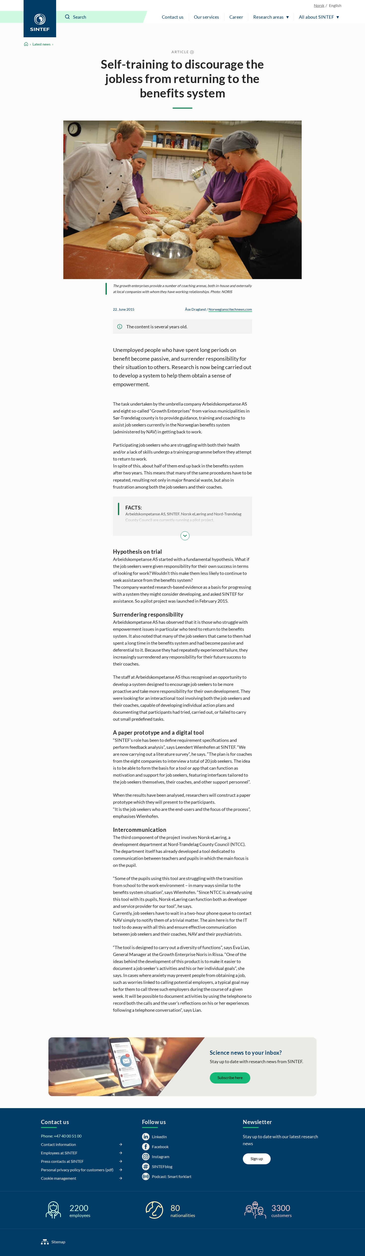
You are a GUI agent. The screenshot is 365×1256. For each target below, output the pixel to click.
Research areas (268, 17)
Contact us (173, 17)
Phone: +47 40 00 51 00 (61, 1135)
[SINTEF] (40, 18)
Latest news (41, 44)
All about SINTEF (316, 17)
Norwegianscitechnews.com (230, 309)
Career (236, 17)
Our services (206, 17)
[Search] (68, 17)
